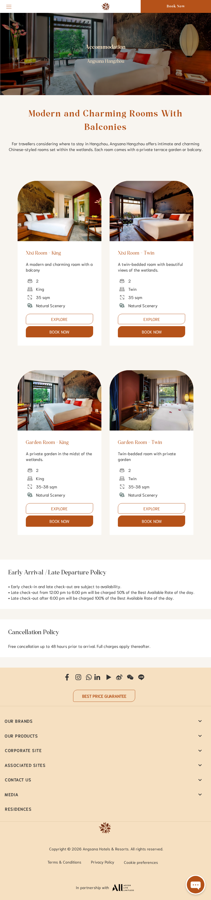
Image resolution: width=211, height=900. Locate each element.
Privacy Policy (102, 861)
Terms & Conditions (64, 861)
